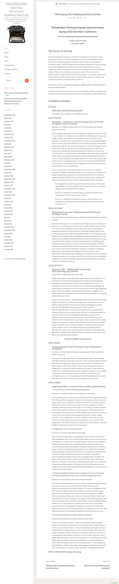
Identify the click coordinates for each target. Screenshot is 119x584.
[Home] (56, 4)
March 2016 (8, 192)
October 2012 (8, 214)
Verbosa (14, 259)
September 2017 (9, 179)
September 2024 (9, 115)
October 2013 (8, 201)
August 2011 (8, 233)
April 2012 (7, 221)
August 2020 (8, 150)
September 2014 (9, 195)
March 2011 (8, 240)
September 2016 (9, 189)
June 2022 (7, 125)
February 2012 (9, 227)
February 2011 (9, 243)
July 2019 (7, 163)
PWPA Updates (63, 4)
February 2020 (9, 160)
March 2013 (8, 208)
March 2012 (8, 224)
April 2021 (7, 144)
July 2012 (7, 217)
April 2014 (7, 198)
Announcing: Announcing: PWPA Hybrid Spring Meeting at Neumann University (15, 101)
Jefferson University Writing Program (82, 37)
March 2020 (8, 157)
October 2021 (8, 137)
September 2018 (9, 169)
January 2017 (8, 185)
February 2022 (9, 134)
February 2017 (9, 182)
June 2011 (7, 237)
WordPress (21, 259)
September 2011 (9, 230)
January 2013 (8, 211)
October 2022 (8, 121)
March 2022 (8, 131)
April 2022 (7, 128)
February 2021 (9, 147)
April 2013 (7, 205)
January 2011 (8, 246)
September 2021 (9, 141)
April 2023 (7, 118)
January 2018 (8, 176)
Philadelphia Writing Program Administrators (16, 10)
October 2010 (8, 249)
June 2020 (7, 153)
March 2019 (8, 166)
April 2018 (7, 173)
